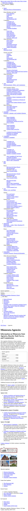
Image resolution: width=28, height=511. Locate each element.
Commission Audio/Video (13, 250)
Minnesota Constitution (12, 219)
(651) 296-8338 (7, 493)
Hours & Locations (18, 315)
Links (5, 310)
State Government (13, 304)
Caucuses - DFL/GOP (12, 37)
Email (21, 493)
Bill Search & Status (11, 180)
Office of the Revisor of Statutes (14, 94)
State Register (10, 217)
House (5, 8)
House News (7, 501)
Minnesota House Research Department (14, 414)
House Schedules (11, 117)
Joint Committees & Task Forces (14, 156)
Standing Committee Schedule (14, 25)
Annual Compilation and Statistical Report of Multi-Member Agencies (14, 396)
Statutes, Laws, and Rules (10, 190)
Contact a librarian (5, 443)
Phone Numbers (7, 494)
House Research (10, 33)
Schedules (6, 112)
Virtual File (16, 306)
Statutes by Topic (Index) (12, 196)
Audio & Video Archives (12, 233)
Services (10, 316)
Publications (6, 252)
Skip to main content (5, 1)
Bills (5, 161)
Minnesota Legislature (7, 2)
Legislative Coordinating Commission (15, 90)
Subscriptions (10, 82)
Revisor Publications (11, 262)
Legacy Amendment (11, 110)
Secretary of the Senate (12, 70)
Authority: (4, 356)
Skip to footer (23, 1)
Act (16, 169)
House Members (10, 13)
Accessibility (10, 109)
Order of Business (11, 118)
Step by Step (7, 312)
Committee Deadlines (12, 28)
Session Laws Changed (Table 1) (14, 206)
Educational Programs (12, 44)
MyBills (8, 182)
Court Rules (9, 222)
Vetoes (8, 186)
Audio (13, 230)
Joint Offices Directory (12, 106)
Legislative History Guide (13, 274)
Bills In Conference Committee (14, 159)
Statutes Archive (10, 198)
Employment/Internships (9, 473)
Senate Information (11, 272)
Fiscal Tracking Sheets (12, 171)
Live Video (9, 230)
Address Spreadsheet (11, 47)
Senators (9, 54)
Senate (5, 48)
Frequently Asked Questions (10, 477)
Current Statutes (10, 195)
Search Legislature (5, 4)
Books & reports (10, 288)
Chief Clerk (9, 31)
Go (17, 360)
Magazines (6, 300)
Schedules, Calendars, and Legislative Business (15, 113)
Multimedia (6, 223)
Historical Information (9, 472)
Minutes (8, 27)
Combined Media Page (12, 246)
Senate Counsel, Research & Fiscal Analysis (17, 71)
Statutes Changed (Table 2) (13, 207)
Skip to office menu (15, 1)
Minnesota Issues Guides (12, 285)
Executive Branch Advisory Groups (12, 416)
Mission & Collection (9, 315)
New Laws (9, 287)
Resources (12, 312)
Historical (6, 303)
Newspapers (6, 302)
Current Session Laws (12, 187)
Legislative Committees (9, 137)
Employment (10, 17)
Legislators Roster (11, 269)
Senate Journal (10, 75)
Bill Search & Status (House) (13, 167)
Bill (13, 169)
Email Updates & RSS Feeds (10, 505)
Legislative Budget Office (13, 89)
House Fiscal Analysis (12, 257)
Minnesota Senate (8, 50)
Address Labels (10, 81)
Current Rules (10, 211)
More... (8, 103)
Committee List (10, 21)
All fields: (4, 359)
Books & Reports (8, 299)
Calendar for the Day (12, 120)
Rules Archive (10, 214)
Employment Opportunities (10, 318)
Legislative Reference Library (14, 91)
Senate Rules (10, 76)
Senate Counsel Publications (13, 260)
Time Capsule (10, 306)
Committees (6, 136)
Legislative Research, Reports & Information (14, 253)
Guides (5, 308)
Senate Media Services (12, 242)
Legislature (6, 304)
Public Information (11, 35)
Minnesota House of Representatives (12, 9)
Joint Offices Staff (11, 107)
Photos (8, 235)
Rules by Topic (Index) (12, 212)
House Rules (10, 41)
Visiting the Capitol (8, 474)
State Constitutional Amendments (14, 221)
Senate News (7, 503)
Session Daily (10, 234)
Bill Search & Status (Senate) (13, 173)
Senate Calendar (10, 128)
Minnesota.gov (11, 400)
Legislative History (8, 311)
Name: (3, 353)
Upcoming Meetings (11, 24)
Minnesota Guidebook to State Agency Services (15, 405)
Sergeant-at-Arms (11, 36)
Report (23, 378)
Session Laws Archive (12, 204)
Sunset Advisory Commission (11, 424)
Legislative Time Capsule (13, 280)
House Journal (10, 40)
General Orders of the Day (13, 129)
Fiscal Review (10, 284)
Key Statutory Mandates (18, 316)
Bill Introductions (11, 168)
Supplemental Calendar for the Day (15, 121)
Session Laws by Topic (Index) (14, 203)
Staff (8, 16)
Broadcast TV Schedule (12, 133)
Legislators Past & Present (13, 276)
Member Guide (10, 270)
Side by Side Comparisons (13, 160)
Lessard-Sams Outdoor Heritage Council (16, 102)
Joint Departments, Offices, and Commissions (14, 85)
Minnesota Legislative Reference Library (10, 295)
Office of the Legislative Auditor (14, 93)
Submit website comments (10, 495)
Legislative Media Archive (13, 248)
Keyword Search (11, 194)
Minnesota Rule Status (12, 215)
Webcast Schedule (11, 231)
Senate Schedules (11, 125)
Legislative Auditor (11, 261)
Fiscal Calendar (10, 122)
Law (5, 188)
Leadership (9, 15)
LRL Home (3, 325)
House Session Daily (11, 266)
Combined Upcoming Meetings (14, 132)
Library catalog (11, 385)
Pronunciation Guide (11, 46)
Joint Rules (9, 43)
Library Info (6, 314)
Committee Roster (11, 23)
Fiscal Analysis (10, 32)
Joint (5, 83)
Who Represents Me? (12, 19)
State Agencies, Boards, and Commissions (13, 399)
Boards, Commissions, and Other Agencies (14, 402)
